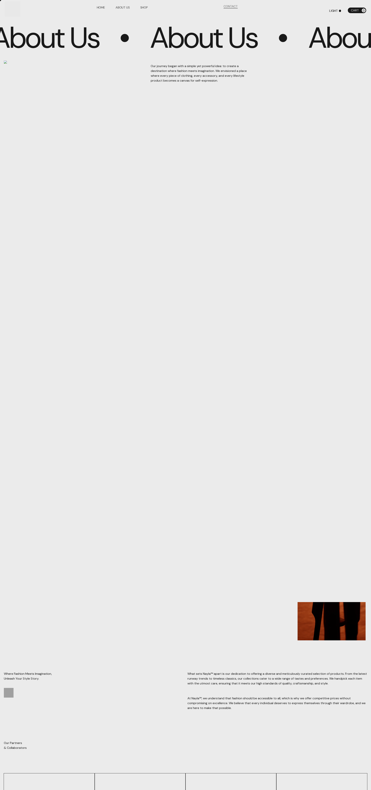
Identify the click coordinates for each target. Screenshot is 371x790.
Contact (231, 11)
